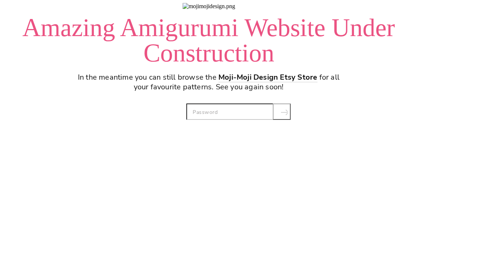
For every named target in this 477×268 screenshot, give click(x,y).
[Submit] (282, 111)
